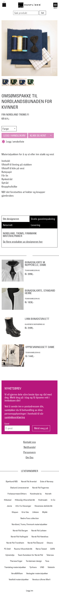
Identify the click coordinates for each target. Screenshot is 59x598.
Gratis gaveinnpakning (43, 218)
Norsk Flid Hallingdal (19, 536)
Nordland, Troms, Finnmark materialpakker (29, 524)
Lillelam (35, 512)
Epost (7, 424)
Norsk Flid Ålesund (35, 542)
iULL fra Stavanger (23, 506)
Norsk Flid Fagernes (40, 487)
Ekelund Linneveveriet (19, 487)
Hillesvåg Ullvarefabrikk (25, 500)
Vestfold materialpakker (19, 579)
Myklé (44, 512)
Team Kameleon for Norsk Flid (30, 555)
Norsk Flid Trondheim (15, 542)
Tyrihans (33, 567)
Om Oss (29, 457)
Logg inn (29, 590)
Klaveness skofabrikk (43, 506)
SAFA (52, 548)
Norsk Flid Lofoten (38, 530)
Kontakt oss (29, 442)
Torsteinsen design (34, 561)
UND (42, 567)
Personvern (29, 452)
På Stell (7, 548)
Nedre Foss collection (29, 518)
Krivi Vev (25, 512)
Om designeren (11, 218)
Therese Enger (16, 561)
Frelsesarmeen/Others (17, 493)
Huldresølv (42, 500)
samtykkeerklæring (15, 417)
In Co (53, 500)
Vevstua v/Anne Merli (41, 579)
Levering (35, 225)
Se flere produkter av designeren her (23, 241)
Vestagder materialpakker (37, 573)
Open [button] (55, 4)
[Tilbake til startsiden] (29, 5)
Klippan (15, 512)
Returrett (7, 225)
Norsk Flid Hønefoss (39, 536)
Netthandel (30, 447)
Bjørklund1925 (12, 481)
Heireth (48, 493)
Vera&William (17, 573)
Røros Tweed (41, 548)
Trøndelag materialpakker (15, 567)
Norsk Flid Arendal (29, 481)
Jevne (9, 506)
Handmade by (36, 493)
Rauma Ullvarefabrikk (23, 548)
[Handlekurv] (4, 5)
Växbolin (51, 567)
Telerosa (50, 555)
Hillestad (7, 500)
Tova (47, 561)
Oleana (50, 542)
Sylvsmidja (9, 555)
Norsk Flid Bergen (20, 530)
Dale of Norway (46, 481)
